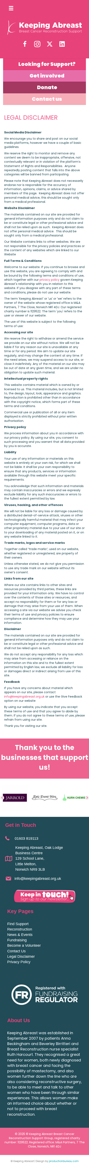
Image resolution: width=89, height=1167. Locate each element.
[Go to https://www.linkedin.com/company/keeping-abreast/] (62, 44)
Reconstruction (19, 929)
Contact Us (16, 951)
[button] (2, 798)
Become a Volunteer (24, 945)
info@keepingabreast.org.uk (24, 696)
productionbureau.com (64, 1161)
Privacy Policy (18, 962)
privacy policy (49, 280)
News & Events (19, 935)
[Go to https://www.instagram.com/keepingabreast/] (37, 44)
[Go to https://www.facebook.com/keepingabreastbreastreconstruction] (25, 44)
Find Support (18, 924)
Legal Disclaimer (21, 956)
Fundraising (17, 940)
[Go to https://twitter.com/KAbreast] (50, 44)
